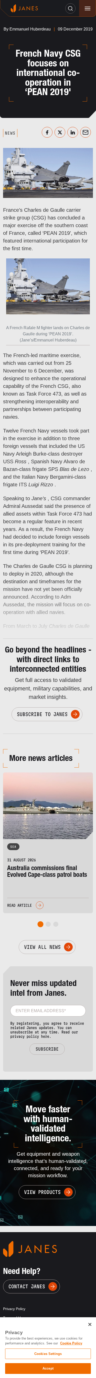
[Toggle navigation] (87, 8)
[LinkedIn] (72, 132)
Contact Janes (26, 1286)
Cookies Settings (48, 1354)
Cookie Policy (71, 1343)
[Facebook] (47, 132)
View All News (42, 947)
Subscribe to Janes (42, 714)
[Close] (89, 1324)
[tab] (40, 924)
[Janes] (24, 8)
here (45, 1036)
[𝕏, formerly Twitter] (60, 132)
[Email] (85, 132)
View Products (42, 1192)
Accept (48, 1368)
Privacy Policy (14, 1309)
